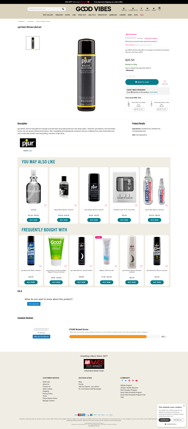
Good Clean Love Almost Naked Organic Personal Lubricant (56, 271)
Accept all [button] (165, 420)
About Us (46, 384)
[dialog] (171, 415)
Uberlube (33, 210)
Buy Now (33, 220)
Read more (170, 416)
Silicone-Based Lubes (43, 21)
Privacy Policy (48, 394)
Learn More (154, 92)
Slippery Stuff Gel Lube (106, 270)
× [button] (184, 405)
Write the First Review (151, 38)
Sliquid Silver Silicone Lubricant (63, 210)
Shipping (46, 391)
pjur (30, 150)
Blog (80, 382)
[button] (171, 424)
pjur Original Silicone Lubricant (94, 210)
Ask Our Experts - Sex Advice (89, 387)
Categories (21, 21)
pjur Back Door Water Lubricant (31, 270)
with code (77, 2)
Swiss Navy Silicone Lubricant (154, 210)
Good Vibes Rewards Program (131, 392)
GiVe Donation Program (128, 390)
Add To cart (143, 82)
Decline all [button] (178, 420)
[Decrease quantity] (126, 76)
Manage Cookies (49, 401)
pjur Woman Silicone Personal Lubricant (131, 271)
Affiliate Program (126, 385)
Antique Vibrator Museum (129, 388)
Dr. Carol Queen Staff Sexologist (90, 389)
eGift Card (46, 382)
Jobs (122, 397)
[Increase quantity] (134, 76)
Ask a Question (130, 45)
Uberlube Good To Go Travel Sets (124, 210)
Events (81, 384)
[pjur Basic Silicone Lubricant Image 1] (86, 75)
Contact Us (46, 387)
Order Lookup (47, 389)
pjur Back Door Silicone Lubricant (157, 270)
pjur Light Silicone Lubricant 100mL (81, 270)
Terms (45, 396)
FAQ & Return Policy (50, 398)
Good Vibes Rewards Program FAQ (132, 395)
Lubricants (30, 21)
